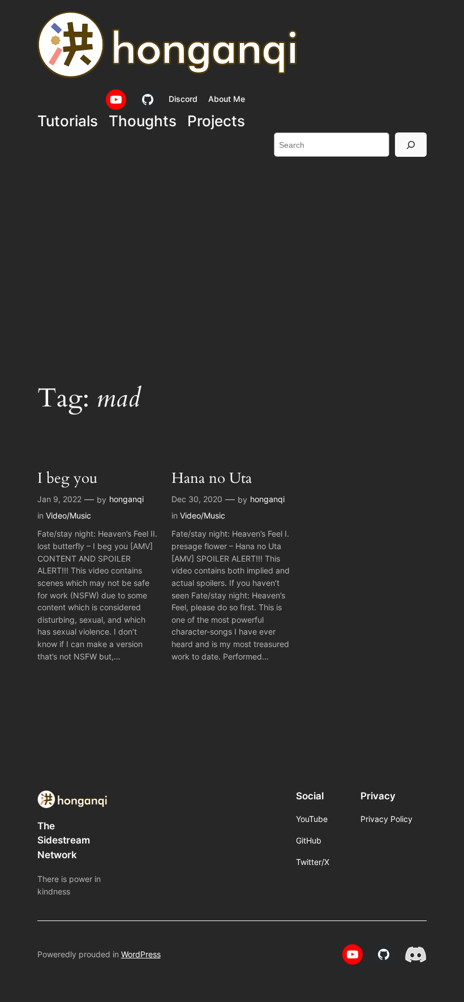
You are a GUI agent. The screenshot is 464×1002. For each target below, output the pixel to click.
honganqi (126, 499)
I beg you (67, 478)
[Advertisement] (232, 258)
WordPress (141, 954)
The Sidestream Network (63, 840)
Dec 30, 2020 (196, 499)
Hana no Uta (211, 478)
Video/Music (68, 515)
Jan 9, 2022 (59, 499)
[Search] (411, 144)
